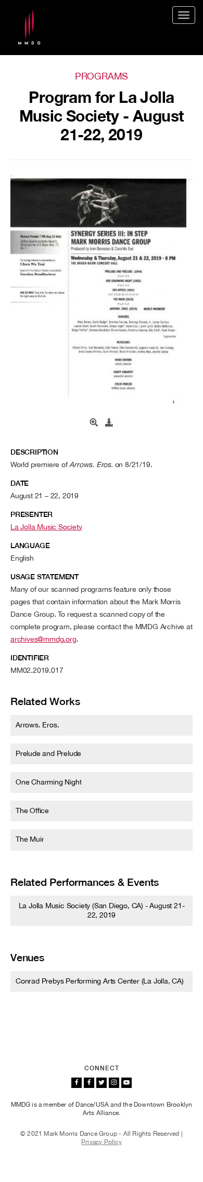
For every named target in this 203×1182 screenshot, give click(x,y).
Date (19, 483)
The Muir (30, 839)
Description (34, 452)
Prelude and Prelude (48, 753)
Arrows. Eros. (37, 725)
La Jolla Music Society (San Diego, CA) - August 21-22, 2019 (102, 910)
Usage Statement (44, 577)
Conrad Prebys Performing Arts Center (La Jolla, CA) (100, 981)
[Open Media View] (93, 423)
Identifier (29, 658)
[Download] (109, 423)
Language (29, 545)
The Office (32, 810)
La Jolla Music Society (46, 527)
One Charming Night (48, 782)
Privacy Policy (101, 1142)
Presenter (31, 514)
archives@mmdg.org (43, 639)
